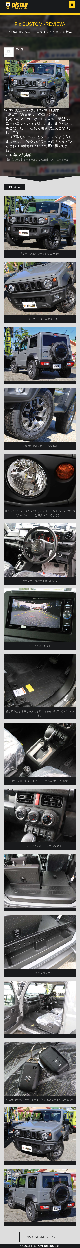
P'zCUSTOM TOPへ (40, 1237)
